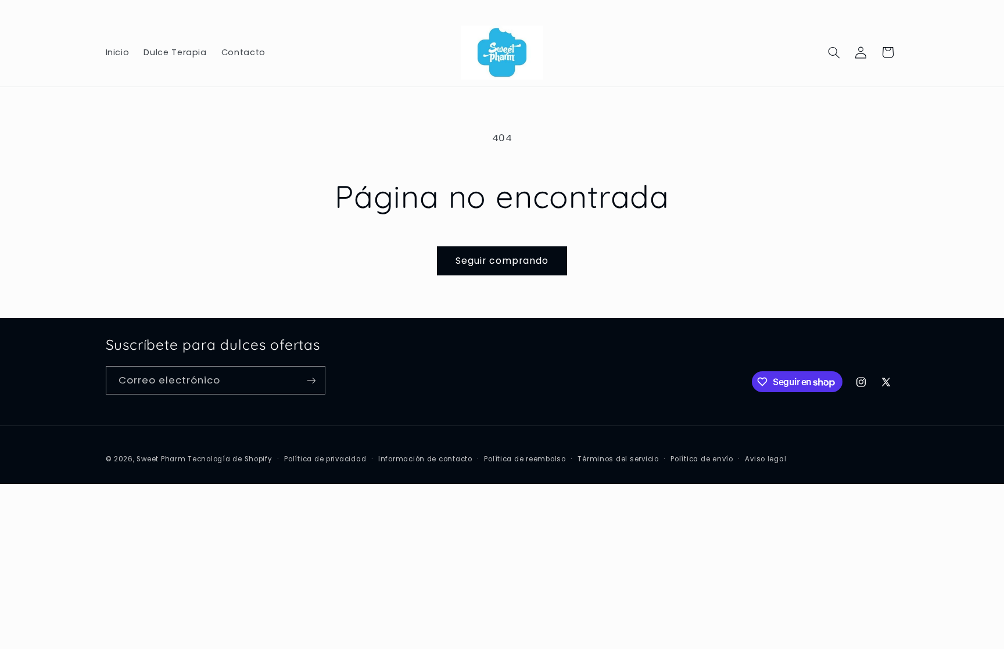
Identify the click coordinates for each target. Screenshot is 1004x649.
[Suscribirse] (310, 380)
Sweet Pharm (161, 459)
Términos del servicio (618, 459)
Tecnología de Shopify (230, 459)
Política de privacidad (325, 459)
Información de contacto (425, 459)
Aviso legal (765, 459)
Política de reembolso (524, 459)
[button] (833, 52)
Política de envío (701, 459)
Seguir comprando (502, 260)
